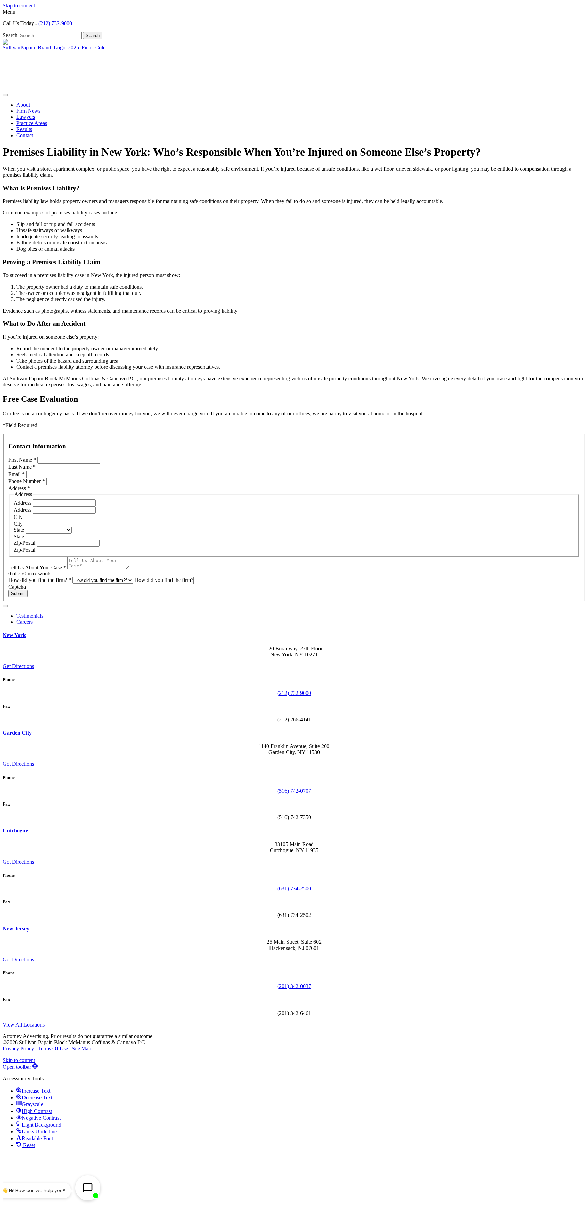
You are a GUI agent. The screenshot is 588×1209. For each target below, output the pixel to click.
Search (11, 35)
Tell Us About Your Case (37, 567)
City (19, 517)
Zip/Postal (25, 543)
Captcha (17, 587)
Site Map (81, 1048)
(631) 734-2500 (294, 888)
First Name (22, 460)
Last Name (22, 467)
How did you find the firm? (39, 580)
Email (16, 474)
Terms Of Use (53, 1048)
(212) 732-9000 (55, 23)
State (20, 530)
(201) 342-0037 (294, 986)
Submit (18, 593)
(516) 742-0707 (294, 791)
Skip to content (19, 6)
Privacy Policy (18, 1048)
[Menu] (5, 95)
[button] (20, 1067)
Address (23, 503)
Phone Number (26, 481)
